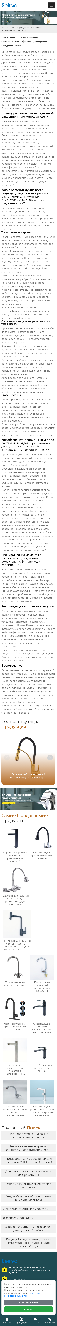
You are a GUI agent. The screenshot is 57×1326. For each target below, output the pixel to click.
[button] (50, 757)
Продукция (21, 1320)
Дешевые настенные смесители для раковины (28, 1173)
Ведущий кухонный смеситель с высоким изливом (28, 1198)
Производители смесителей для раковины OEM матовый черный (28, 1160)
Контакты (50, 1320)
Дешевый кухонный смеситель (25, 1208)
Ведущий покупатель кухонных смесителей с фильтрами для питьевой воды (28, 1243)
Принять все (28, 1309)
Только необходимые (28, 1302)
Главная (5, 28)
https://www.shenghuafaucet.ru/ (21, 628)
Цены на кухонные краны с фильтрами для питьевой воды (28, 1148)
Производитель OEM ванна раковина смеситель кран (28, 1135)
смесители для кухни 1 (19, 1218)
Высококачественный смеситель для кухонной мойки (28, 1228)
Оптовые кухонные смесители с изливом (28, 1185)
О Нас (36, 1320)
